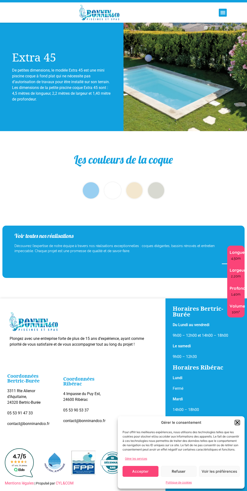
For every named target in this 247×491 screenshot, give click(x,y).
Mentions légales (19, 483)
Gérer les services (136, 458)
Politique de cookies (179, 482)
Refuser (178, 471)
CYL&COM (65, 483)
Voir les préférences (219, 471)
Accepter (140, 471)
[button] (237, 422)
